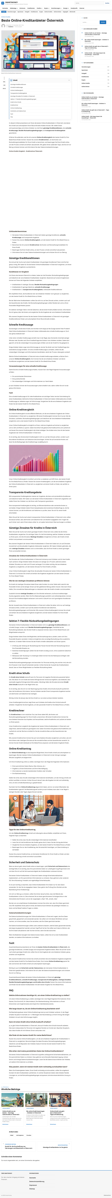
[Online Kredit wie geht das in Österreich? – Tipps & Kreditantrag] (60, 1100)
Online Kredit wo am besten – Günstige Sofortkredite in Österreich (10, 1112)
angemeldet (11, 1160)
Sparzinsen (20, 12)
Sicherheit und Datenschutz (18, 111)
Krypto (46, 8)
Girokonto (22, 8)
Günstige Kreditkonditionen (18, 84)
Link (4, 85)
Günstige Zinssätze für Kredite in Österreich (22, 96)
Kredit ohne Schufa (15, 102)
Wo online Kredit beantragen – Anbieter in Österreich (35, 1112)
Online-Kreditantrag (16, 108)
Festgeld (27, 12)
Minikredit (72, 12)
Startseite (5, 8)
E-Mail (11, 1135)
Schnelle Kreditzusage (16, 87)
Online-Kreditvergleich (16, 90)
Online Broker (57, 12)
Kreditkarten (31, 8)
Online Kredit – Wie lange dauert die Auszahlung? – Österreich (95, 53)
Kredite (39, 8)
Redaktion (10, 26)
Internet (82, 8)
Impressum (33, 1185)
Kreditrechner (14, 105)
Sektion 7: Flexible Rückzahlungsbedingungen (23, 99)
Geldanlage (13, 8)
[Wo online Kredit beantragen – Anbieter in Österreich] (36, 1100)
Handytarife (74, 8)
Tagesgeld (65, 12)
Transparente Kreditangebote (18, 93)
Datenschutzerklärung (36, 1181)
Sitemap (32, 1189)
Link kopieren (20, 1135)
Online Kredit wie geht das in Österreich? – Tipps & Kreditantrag (57, 1112)
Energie (65, 8)
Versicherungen (55, 8)
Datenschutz (107, 1195)
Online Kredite (48, 12)
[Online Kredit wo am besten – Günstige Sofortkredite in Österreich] (12, 1100)
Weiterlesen (5, 1124)
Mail (4, 81)
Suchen (107, 3)
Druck (4, 88)
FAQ (11, 117)
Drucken (29, 1135)
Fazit (11, 114)
